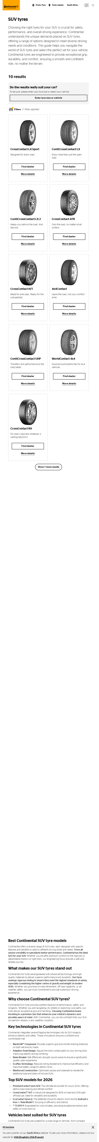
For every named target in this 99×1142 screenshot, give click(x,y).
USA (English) (21, 1137)
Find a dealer (58, 5)
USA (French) (37, 1137)
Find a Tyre (41, 5)
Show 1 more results (48, 467)
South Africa (72, 5)
